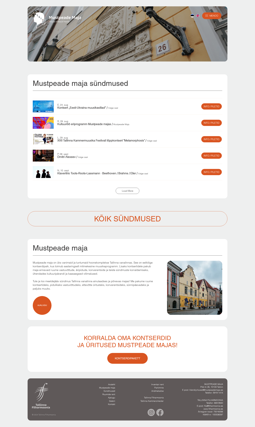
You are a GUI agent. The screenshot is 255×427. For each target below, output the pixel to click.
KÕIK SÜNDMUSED (127, 218)
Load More (127, 190)
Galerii (112, 401)
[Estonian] (192, 15)
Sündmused (109, 391)
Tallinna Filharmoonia (154, 397)
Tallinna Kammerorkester (152, 401)
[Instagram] (151, 412)
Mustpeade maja (107, 387)
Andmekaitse (157, 391)
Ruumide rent (108, 394)
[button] (81, 107)
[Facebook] (160, 412)
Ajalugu (111, 397)
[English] (197, 15)
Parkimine (159, 387)
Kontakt (111, 404)
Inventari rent (157, 384)
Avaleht (111, 384)
